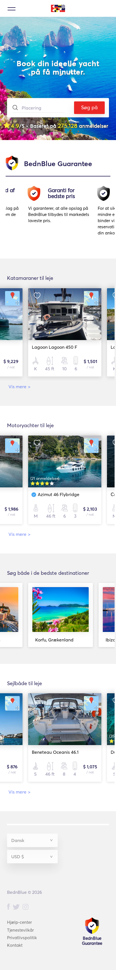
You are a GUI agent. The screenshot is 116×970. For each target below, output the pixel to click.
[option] (60, 213)
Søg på (89, 107)
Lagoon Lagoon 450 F (54, 347)
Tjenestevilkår (20, 930)
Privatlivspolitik (22, 937)
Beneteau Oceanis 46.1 (55, 752)
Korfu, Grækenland (54, 640)
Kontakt (15, 945)
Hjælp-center (19, 922)
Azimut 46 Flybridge (58, 494)
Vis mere (19, 386)
